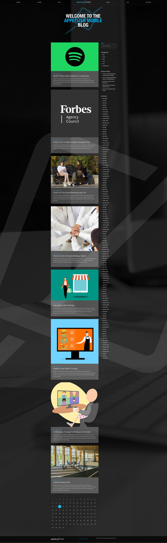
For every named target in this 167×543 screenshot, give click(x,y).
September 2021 (105, 229)
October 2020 (105, 253)
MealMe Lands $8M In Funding (65, 368)
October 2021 (105, 227)
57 (70, 513)
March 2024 (104, 162)
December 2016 (105, 344)
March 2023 (104, 189)
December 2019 (105, 276)
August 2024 (104, 151)
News (57, 190)
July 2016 (104, 353)
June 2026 (104, 102)
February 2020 (105, 271)
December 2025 (105, 116)
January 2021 (105, 247)
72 (77, 517)
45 (73, 510)
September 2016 (105, 351)
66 (56, 517)
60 (80, 513)
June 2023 (104, 182)
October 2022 (105, 200)
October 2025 (105, 120)
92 (56, 524)
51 (94, 510)
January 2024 (105, 167)
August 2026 (104, 98)
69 (66, 517)
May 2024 (104, 158)
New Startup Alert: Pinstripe (63, 305)
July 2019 (104, 287)
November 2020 (105, 251)
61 (84, 513)
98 (77, 524)
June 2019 (104, 289)
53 (56, 513)
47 (80, 510)
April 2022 (104, 213)
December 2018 (105, 302)
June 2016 (104, 355)
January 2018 (105, 322)
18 (70, 503)
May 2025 (104, 131)
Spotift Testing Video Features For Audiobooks (71, 76)
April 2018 (104, 320)
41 (59, 510)
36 (87, 506)
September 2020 (105, 256)
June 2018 (104, 315)
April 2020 (104, 267)
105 (56, 527)
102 (91, 524)
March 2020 (104, 269)
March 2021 (104, 242)
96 (70, 524)
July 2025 (104, 127)
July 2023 (104, 180)
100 (84, 524)
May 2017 (104, 333)
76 (91, 517)
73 (80, 517)
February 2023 (105, 191)
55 (63, 513)
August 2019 (104, 284)
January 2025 (105, 140)
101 (88, 524)
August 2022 (104, 205)
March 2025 (104, 136)
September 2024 (105, 149)
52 (52, 513)
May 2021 (104, 238)
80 (59, 520)
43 (66, 510)
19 (73, 503)
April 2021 (104, 240)
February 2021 (105, 244)
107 (63, 527)
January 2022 (105, 220)
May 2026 (104, 105)
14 (56, 503)
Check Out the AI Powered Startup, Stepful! (69, 256)
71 (73, 517)
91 (52, 524)
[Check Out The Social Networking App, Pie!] (75, 171)
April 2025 (104, 133)
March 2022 (104, 216)
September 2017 (105, 327)
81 (63, 520)
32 (73, 506)
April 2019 (104, 293)
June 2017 (104, 331)
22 (84, 503)
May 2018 (104, 318)
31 (70, 506)
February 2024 (105, 165)
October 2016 (105, 349)
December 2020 (105, 249)
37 (91, 506)
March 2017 (104, 338)
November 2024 (105, 145)
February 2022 (105, 218)
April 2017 (104, 335)
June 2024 (104, 156)
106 (59, 527)
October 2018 (105, 307)
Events (103, 56)
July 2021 (104, 233)
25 (94, 503)
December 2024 (105, 142)
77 (94, 517)
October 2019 (105, 280)
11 (91, 499)
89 (91, 520)
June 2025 (104, 129)
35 (84, 506)
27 (56, 506)
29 (63, 506)
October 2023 (105, 173)
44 (70, 510)
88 (87, 520)
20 (77, 503)
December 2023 (105, 169)
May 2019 (104, 291)
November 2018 (105, 304)
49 (87, 510)
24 (91, 503)
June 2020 (104, 262)
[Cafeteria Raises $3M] (75, 461)
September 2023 (105, 176)
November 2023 (105, 171)
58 (73, 513)
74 (84, 517)
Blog (54, 140)
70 (70, 517)
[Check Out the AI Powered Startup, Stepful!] (75, 228)
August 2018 (104, 311)
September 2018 (105, 309)
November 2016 (105, 347)
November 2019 (105, 278)
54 (59, 513)
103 (95, 524)
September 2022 (105, 202)
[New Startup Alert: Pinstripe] (75, 284)
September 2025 (105, 122)
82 (66, 520)
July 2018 (104, 313)
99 (80, 524)
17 (66, 503)
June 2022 (104, 209)
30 (66, 506)
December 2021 (105, 222)
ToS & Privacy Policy (83, 538)
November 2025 (105, 118)
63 (91, 513)
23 (87, 503)
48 (84, 510)
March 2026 (104, 109)
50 (91, 510)
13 (52, 503)
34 (80, 506)
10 (87, 499)
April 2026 (104, 107)
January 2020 (105, 273)
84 (73, 520)
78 (52, 520)
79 (56, 520)
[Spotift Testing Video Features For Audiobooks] (75, 56)
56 (66, 513)
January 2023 (105, 193)
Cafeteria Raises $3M (61, 482)
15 (59, 503)
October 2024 (105, 147)
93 (59, 524)
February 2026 (105, 111)
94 (63, 524)
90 (94, 520)
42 (63, 510)
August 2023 (104, 178)
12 (94, 499)
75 (87, 517)
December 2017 (105, 324)
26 (52, 506)
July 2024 (104, 153)
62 (87, 513)
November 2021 (105, 224)
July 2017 (104, 329)
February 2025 (105, 138)
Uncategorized (105, 65)
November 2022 (105, 198)
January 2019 (105, 300)
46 (77, 510)
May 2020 (104, 264)
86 (80, 520)
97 (73, 524)
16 (63, 503)
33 (77, 506)
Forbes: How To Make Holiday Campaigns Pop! (71, 142)
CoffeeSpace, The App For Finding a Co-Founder (71, 432)
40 (56, 510)
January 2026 (105, 114)
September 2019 (105, 282)
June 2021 (104, 236)
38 (94, 506)
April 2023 (104, 187)
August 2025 (104, 125)
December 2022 (105, 196)
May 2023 (104, 185)
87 (84, 520)
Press (57, 140)
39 (52, 510)
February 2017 (105, 340)
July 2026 (104, 100)
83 (70, 520)
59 (77, 513)
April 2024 (104, 160)
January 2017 (105, 342)
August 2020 (104, 258)
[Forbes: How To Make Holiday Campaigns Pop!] (75, 113)
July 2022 (104, 207)
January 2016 (105, 358)
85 (77, 520)
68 (63, 517)
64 (94, 513)
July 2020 (104, 260)
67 (59, 517)
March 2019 (104, 296)
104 (52, 527)
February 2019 (105, 298)
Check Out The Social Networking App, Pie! (69, 192)
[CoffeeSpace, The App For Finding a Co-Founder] (75, 404)
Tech (60, 140)
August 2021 (104, 231)
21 (80, 503)
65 (52, 517)
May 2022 (104, 211)
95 (66, 524)
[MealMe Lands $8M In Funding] (75, 341)
